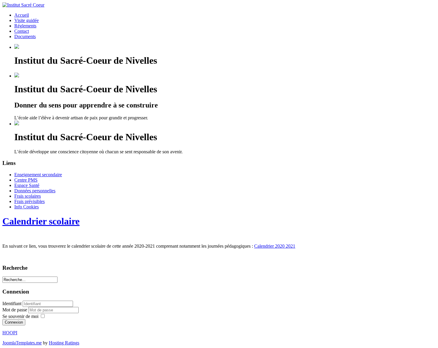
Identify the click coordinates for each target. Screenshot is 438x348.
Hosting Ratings (64, 342)
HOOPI (9, 332)
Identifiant (11, 303)
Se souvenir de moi (20, 316)
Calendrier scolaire (41, 221)
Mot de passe (15, 309)
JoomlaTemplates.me (22, 342)
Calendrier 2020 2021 (274, 246)
